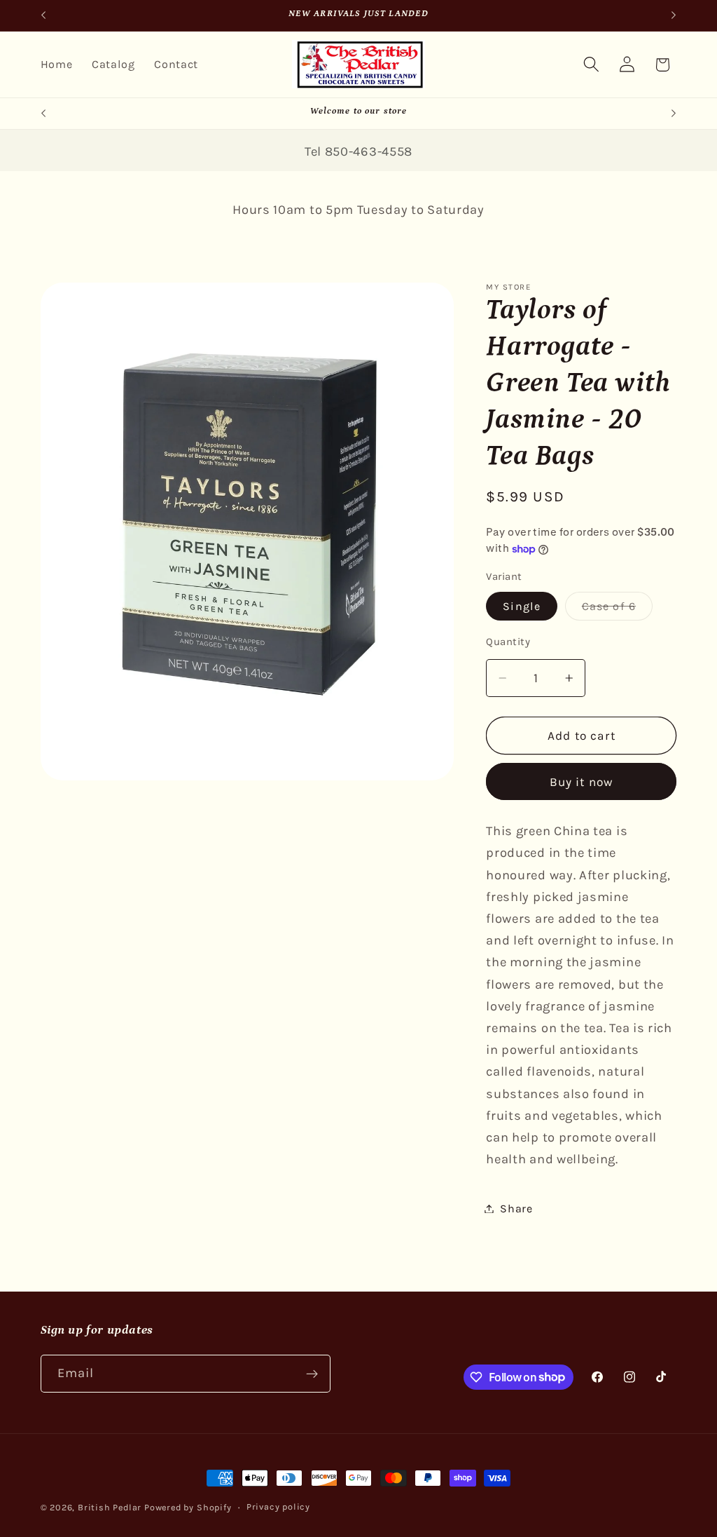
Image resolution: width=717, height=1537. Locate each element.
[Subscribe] (312, 1374)
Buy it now (582, 782)
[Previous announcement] (43, 15)
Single (522, 606)
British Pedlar (109, 1507)
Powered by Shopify (188, 1507)
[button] (591, 65)
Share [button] (516, 1208)
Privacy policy (278, 1506)
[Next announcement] (673, 15)
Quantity (508, 641)
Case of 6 (617, 610)
